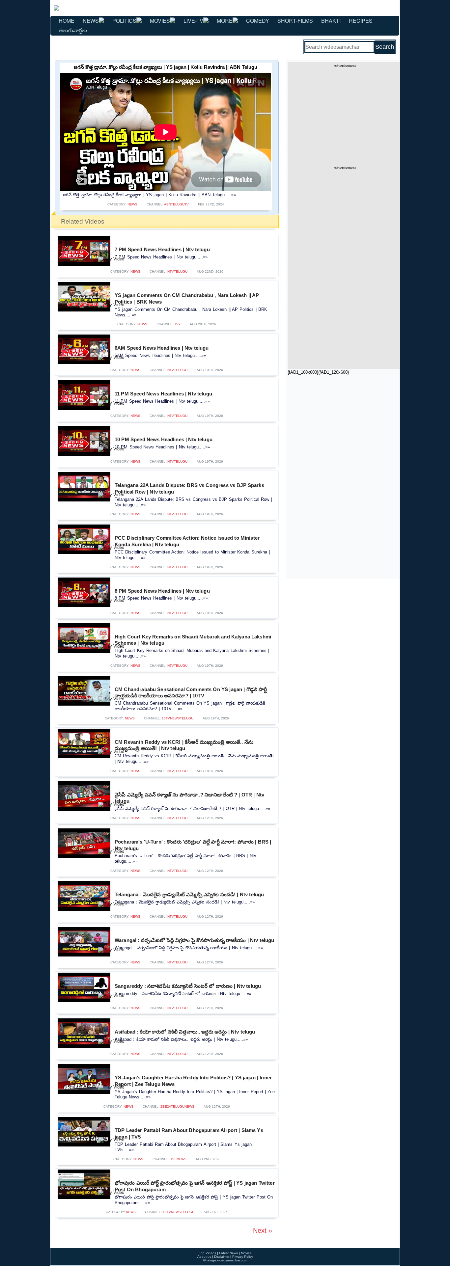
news (132, 204)
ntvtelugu (177, 271)
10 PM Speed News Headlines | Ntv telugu (163, 439)
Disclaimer (221, 1256)
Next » (262, 1230)
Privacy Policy (242, 1256)
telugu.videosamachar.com (227, 1260)
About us (204, 1256)
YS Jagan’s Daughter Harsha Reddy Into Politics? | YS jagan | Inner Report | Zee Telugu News (193, 1081)
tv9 (177, 324)
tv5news (178, 1159)
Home (66, 20)
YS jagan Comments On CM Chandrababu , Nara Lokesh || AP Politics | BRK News (187, 298)
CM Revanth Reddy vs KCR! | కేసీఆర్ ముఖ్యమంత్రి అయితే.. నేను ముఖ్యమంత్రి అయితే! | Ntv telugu (184, 745)
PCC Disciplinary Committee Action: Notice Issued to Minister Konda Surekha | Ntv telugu (187, 541)
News (91, 20)
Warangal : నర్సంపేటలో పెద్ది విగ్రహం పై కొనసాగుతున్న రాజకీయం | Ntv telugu (194, 940)
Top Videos (207, 1253)
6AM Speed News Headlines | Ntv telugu (162, 348)
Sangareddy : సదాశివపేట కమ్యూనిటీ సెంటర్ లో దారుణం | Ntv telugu (188, 986)
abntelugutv (176, 204)
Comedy (257, 20)
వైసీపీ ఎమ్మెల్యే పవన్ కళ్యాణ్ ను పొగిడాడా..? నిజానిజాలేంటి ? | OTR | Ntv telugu (189, 798)
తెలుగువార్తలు (73, 30)
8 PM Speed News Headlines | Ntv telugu (162, 591)
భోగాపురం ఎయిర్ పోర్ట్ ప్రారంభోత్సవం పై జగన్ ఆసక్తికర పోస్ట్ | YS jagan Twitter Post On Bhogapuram (195, 1186)
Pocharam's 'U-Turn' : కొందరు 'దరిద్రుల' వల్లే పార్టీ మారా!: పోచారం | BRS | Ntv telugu (193, 845)
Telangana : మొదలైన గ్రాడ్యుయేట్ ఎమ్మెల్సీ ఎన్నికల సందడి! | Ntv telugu (189, 894)
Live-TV (193, 20)
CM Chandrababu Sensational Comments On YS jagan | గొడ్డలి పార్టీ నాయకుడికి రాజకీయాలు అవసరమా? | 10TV (191, 693)
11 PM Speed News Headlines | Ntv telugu (163, 393)
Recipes (361, 20)
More (225, 20)
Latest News (228, 1253)
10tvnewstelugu (177, 718)
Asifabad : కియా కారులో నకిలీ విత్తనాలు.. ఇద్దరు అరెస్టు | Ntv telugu (185, 1032)
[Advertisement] (344, 114)
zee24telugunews (177, 1106)
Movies (160, 20)
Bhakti (331, 20)
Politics (124, 20)
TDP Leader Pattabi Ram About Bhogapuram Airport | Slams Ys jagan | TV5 (189, 1133)
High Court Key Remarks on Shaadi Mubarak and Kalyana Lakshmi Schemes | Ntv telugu (193, 640)
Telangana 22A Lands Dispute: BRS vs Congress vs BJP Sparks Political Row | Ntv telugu (189, 488)
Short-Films (295, 20)
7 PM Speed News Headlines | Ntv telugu (162, 249)
